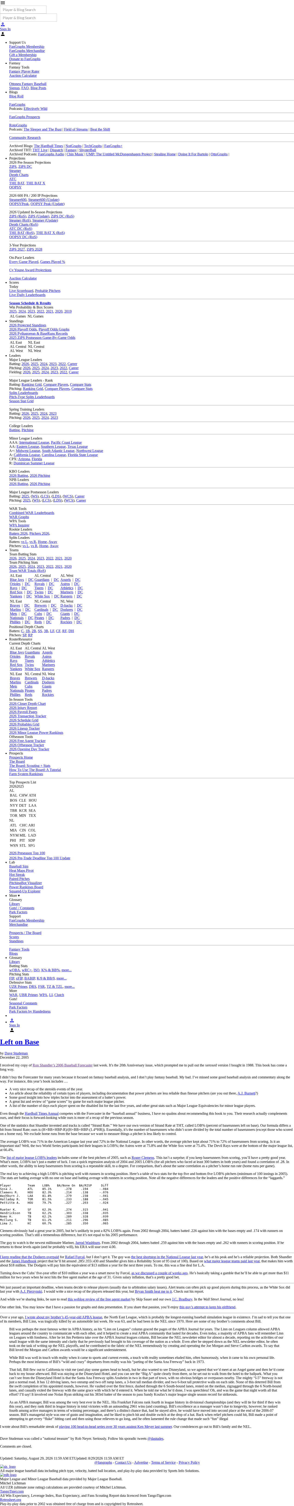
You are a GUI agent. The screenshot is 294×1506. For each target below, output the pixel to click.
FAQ (25, 88)
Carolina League (54, 455)
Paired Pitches (19, 879)
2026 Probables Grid (24, 724)
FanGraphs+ (113, 146)
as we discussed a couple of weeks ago (159, 1273)
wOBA (14, 970)
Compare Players (55, 384)
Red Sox (16, 592)
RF (64, 631)
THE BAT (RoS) (21, 233)
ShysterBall (87, 150)
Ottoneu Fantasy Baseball (27, 84)
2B (34, 631)
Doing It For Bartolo (193, 154)
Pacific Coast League (66, 442)
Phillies (15, 622)
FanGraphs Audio (51, 154)
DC (31, 580)
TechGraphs (93, 146)
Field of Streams (76, 129)
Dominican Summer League (34, 463)
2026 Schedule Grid (23, 720)
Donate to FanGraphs (24, 59)
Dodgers (66, 610)
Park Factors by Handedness (30, 1011)
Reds (38, 622)
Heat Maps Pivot (21, 870)
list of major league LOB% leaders (32, 1158)
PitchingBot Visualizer (25, 883)
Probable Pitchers (47, 291)
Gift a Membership (23, 55)
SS (40, 631)
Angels (65, 580)
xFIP (19, 978)
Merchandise (18, 924)
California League (27, 455)
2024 (22, 311)
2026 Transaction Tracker (27, 716)
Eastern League (28, 447)
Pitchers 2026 (39, 533)
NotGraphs (73, 146)
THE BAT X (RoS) (50, 233)
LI (51, 995)
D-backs (66, 605)
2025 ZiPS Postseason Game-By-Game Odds (42, 338)
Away (52, 542)
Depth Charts (18, 175)
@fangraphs (103, 1462)
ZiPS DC (25, 167)
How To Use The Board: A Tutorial (35, 770)
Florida (37, 459)
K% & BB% (50, 970)
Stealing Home (165, 154)
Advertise (141, 1462)
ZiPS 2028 (34, 249)
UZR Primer (18, 987)
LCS (45, 496)
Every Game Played (23, 262)
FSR (41, 987)
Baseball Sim (18, 866)
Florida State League (83, 455)
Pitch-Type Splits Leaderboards (32, 397)
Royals (39, 584)
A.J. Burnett (246, 1093)
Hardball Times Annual (42, 1113)
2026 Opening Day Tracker (29, 749)
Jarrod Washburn (87, 1243)
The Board (17, 761)
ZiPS (13, 167)
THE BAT (16, 183)
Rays (13, 588)
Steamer (15, 171)
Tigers (38, 588)
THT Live (40, 150)
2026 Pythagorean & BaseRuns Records (38, 333)
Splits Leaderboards (23, 393)
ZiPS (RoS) (17, 216)
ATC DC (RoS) (20, 229)
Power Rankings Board (26, 887)
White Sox (42, 596)
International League (34, 442)
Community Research (25, 138)
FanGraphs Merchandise (27, 51)
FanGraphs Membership (26, 47)
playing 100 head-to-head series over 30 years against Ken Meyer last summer (115, 1427)
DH (71, 631)
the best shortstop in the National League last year (167, 1257)
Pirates (39, 618)
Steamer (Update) (45, 220)
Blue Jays (17, 580)
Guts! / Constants (21, 908)
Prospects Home (21, 757)
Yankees (16, 596)
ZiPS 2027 (17, 249)
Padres (65, 618)
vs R (32, 542)
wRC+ (27, 970)
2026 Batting (18, 475)
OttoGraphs (219, 154)
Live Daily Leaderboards (27, 295)
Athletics (66, 588)
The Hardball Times (48, 146)
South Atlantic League (58, 451)
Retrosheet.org (10, 1500)
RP (30, 635)
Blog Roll (16, 96)
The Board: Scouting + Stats (29, 766)
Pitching (28, 430)
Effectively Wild (35, 109)
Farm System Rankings (26, 774)
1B (27, 631)
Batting (14, 430)
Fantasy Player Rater (24, 71)
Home (42, 542)
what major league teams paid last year (232, 1261)
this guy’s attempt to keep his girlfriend (207, 1307)
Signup (14, 88)
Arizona (24, 459)
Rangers (66, 596)
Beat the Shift (100, 129)
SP (24, 635)
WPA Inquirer (19, 525)
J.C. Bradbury (182, 1299)
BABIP (29, 978)
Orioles (15, 584)
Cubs (38, 614)
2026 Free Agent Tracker (27, 741)
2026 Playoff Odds (23, 329)
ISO (37, 970)
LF (52, 631)
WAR (13, 995)
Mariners (66, 592)
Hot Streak (17, 875)
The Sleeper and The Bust (43, 129)
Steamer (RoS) (20, 220)
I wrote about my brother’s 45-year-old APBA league (63, 1317)
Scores (14, 937)
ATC (12, 179)
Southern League (53, 447)
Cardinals (41, 610)
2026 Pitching (40, 475)
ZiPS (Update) (38, 216)
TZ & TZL (55, 987)
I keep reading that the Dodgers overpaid (29, 1257)
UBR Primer (28, 995)
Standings (16, 941)
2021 (49, 311)
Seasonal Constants (23, 1003)
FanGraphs (17, 104)
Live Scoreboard (21, 291)
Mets (13, 614)
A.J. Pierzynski (31, 1291)
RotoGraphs (18, 125)
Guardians (41, 580)
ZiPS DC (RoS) (62, 216)
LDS (56, 496)
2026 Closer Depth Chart (27, 704)
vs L (24, 542)
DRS (32, 987)
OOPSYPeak (19, 204)
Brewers (40, 605)
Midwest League (28, 451)
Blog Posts (38, 88)
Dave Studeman (16, 1053)
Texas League (78, 447)
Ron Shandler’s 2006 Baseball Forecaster (63, 1065)
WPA (43, 995)
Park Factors (18, 912)
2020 (58, 311)
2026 (25, 364)
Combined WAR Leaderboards (31, 513)
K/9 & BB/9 (46, 978)
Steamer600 (17, 200)
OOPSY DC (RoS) (23, 237)
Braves (15, 605)
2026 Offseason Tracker (26, 745)
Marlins (15, 610)
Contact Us (123, 1462)
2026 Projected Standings (27, 325)
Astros (65, 584)
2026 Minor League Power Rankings (36, 732)
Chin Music (75, 154)
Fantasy (71, 150)
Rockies (66, 622)
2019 (68, 311)
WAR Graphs (19, 517)
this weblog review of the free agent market (99, 1299)
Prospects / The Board (25, 933)
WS (34, 496)
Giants (65, 614)
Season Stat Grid (21, 401)
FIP (11, 978)
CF (58, 631)
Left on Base (19, 1042)
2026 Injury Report (23, 708)
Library (14, 904)
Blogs (13, 953)
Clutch (59, 995)
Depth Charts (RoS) (23, 224)
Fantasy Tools (19, 949)
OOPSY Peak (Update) (48, 204)
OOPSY (15, 187)
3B (46, 631)
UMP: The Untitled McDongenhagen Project (119, 154)
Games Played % (52, 262)
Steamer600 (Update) (43, 200)
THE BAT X (35, 183)
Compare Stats (80, 384)
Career (72, 364)
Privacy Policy (189, 1462)
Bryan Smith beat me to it (153, 1291)
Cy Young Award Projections (30, 270)
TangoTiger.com (12, 1491)
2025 (13, 311)
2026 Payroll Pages (23, 712)
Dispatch (56, 150)
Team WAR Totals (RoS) (27, 571)
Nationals (17, 618)
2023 (31, 311)
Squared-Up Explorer (24, 891)
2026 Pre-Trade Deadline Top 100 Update (39, 858)
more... (67, 970)
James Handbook (24, 1261)
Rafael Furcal (75, 1257)
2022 (40, 311)
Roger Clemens (143, 1158)
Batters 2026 (18, 533)
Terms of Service (163, 1462)
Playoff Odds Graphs (54, 329)
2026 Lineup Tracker (24, 728)
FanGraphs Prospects (24, 117)
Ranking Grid (32, 384)
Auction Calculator (23, 75)
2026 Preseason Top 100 (27, 853)
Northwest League (89, 451)
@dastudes (155, 1438)
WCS (68, 496)
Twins (38, 592)
